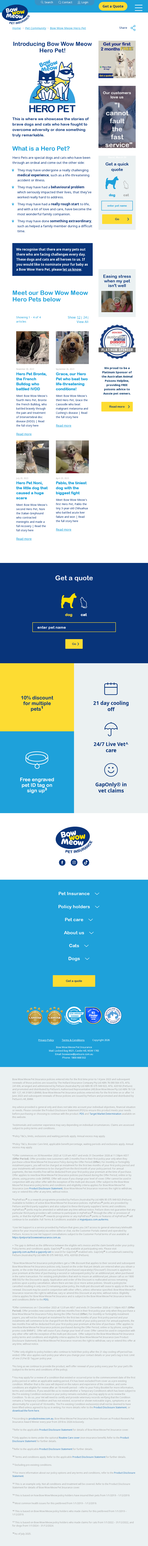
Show (72, 317)
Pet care (74, 919)
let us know (72, 269)
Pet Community (35, 28)
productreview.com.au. (41, 1418)
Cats (74, 945)
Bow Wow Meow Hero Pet (68, 28)
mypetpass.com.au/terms (94, 1219)
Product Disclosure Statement (45, 1188)
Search (49, 2)
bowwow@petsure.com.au (77, 1054)
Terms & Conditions (73, 1040)
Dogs (74, 958)
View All (82, 322)
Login (84, 2)
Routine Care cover (69, 1437)
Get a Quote (113, 6)
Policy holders (74, 906)
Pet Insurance (74, 893)
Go (74, 643)
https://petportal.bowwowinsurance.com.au (36, 1237)
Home (16, 28)
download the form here (25, 1410)
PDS (82, 1113)
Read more (24, 434)
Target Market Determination (105, 1113)
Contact (67, 2)
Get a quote (74, 981)
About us (74, 932)
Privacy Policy (46, 1040)
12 (78, 317)
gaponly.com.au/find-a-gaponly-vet (31, 1252)
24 (85, 317)
